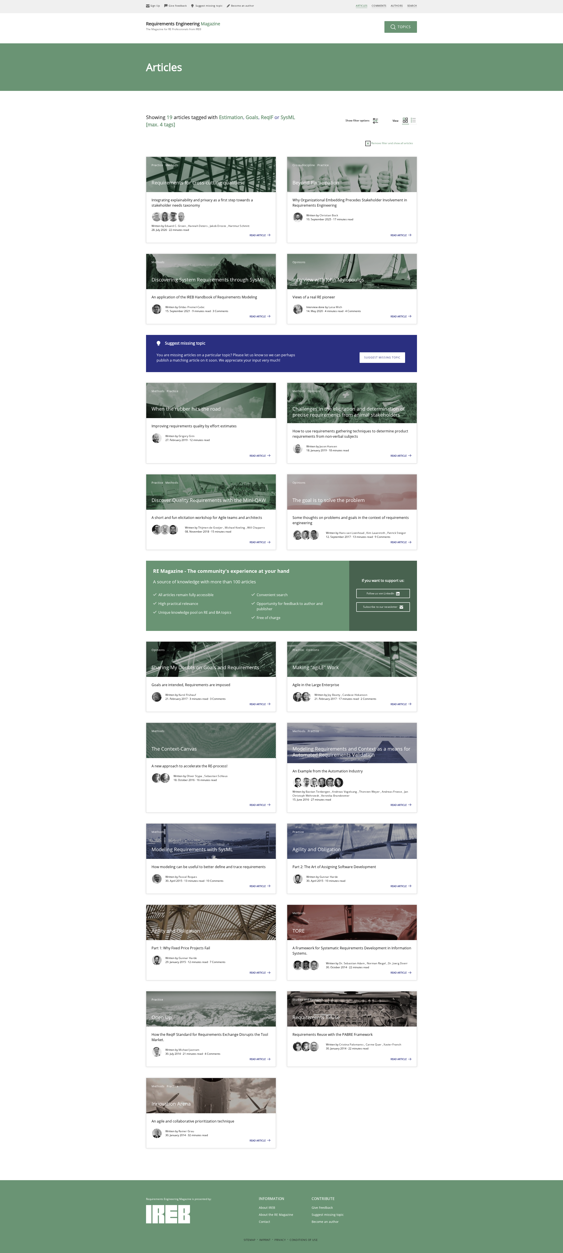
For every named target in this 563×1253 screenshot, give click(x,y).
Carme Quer (374, 1044)
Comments (379, 5)
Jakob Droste (218, 226)
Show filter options (357, 120)
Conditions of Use (304, 1240)
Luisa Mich (335, 307)
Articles (361, 5)
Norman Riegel (377, 963)
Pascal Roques (188, 877)
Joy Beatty (334, 695)
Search (412, 5)
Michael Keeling (235, 527)
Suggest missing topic (382, 357)
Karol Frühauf (187, 695)
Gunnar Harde (329, 877)
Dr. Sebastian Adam (352, 963)
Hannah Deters (198, 226)
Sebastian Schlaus (216, 776)
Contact (264, 1222)
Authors (397, 5)
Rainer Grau (186, 1131)
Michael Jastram (189, 1050)
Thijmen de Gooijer (210, 527)
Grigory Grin (187, 436)
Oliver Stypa (195, 776)
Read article (258, 235)
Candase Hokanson (354, 695)
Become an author (325, 1222)
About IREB (267, 1207)
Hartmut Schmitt (239, 226)
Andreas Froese (392, 792)
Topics (404, 26)
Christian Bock (329, 215)
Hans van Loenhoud (352, 533)
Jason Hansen (328, 446)
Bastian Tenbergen (318, 792)
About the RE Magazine (276, 1215)
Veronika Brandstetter (335, 795)
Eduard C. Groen (176, 226)
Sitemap (250, 1240)
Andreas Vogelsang (345, 792)
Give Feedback (322, 1207)
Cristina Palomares (351, 1044)
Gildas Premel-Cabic (192, 307)
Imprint (265, 1240)
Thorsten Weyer (369, 792)
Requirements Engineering (183, 26)
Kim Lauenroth (376, 533)
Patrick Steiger (396, 533)
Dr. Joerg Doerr (398, 963)
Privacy (280, 1240)
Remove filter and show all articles (392, 143)
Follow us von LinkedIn (381, 593)
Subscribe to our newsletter (380, 607)
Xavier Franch (392, 1044)
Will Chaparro (256, 527)
